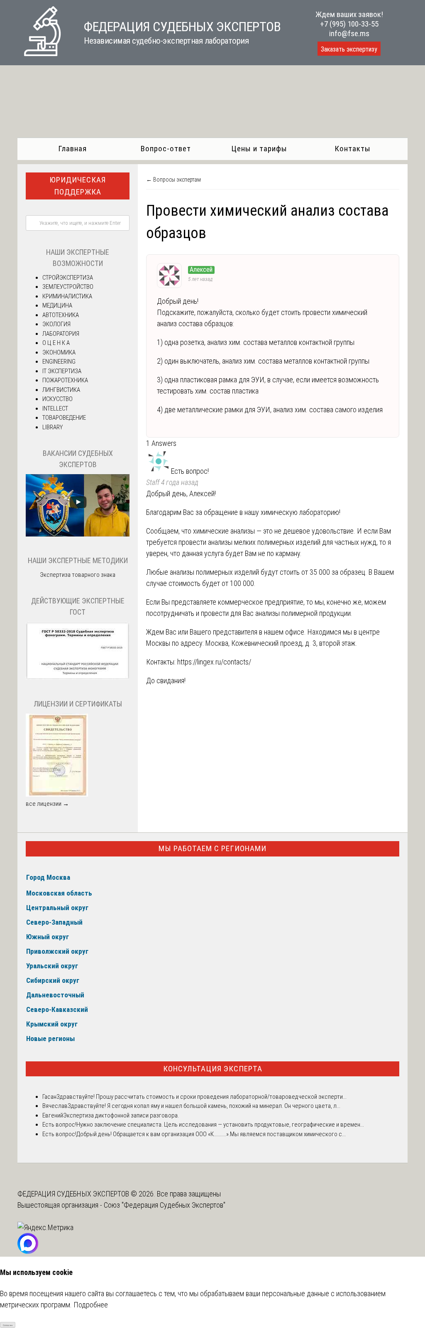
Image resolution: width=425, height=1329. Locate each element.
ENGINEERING (59, 361)
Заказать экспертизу (349, 49)
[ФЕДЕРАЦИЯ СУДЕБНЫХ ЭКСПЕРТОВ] (42, 53)
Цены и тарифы (259, 148)
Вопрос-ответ (166, 148)
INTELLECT (55, 408)
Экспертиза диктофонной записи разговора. (121, 1115)
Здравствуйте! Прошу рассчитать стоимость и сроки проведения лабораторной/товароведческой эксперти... (201, 1096)
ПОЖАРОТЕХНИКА (65, 380)
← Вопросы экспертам (173, 179)
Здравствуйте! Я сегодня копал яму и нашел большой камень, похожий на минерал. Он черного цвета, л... (204, 1106)
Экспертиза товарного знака (77, 574)
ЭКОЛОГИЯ (56, 324)
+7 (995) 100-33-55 (349, 24)
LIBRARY (52, 427)
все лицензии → (47, 803)
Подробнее (90, 1304)
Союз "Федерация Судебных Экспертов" (164, 1205)
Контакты (353, 148)
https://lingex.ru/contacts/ (214, 661)
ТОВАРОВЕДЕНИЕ (64, 417)
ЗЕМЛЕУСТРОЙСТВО (67, 286)
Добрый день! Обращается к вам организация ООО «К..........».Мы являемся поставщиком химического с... (211, 1134)
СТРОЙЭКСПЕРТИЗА (67, 277)
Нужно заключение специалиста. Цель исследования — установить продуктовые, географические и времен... (220, 1124)
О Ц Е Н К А (56, 343)
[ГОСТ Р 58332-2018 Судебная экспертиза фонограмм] (77, 678)
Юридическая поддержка (77, 186)
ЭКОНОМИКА (59, 352)
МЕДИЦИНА (57, 305)
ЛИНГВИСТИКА (61, 390)
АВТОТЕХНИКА (60, 315)
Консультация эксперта (212, 1068)
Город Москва (48, 877)
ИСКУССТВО (57, 399)
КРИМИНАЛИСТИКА (67, 296)
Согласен (7, 1325)
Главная (72, 148)
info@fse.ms (349, 33)
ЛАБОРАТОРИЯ (60, 333)
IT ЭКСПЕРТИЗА (61, 371)
